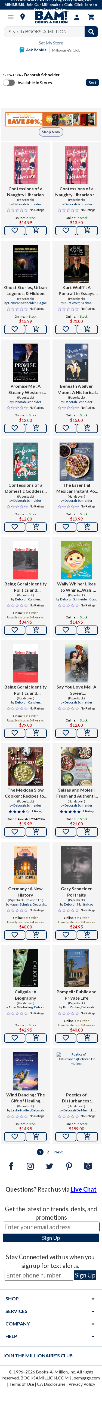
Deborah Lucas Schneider (29, 906)
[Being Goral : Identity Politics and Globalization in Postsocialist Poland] (25, 560)
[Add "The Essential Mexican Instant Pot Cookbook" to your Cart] (87, 527)
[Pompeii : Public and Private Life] (77, 968)
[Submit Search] (91, 31)
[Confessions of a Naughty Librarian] (25, 165)
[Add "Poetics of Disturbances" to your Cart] (87, 1136)
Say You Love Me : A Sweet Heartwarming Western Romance (76, 690)
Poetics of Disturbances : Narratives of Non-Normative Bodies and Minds (76, 1098)
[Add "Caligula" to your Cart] (36, 1038)
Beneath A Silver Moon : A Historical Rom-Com (76, 389)
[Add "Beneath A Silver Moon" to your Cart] (87, 428)
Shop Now (51, 132)
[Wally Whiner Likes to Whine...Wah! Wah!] (76, 560)
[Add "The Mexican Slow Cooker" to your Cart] (36, 832)
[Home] (51, 17)
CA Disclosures (51, 1384)
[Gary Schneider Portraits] (77, 865)
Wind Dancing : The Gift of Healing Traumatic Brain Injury (25, 1098)
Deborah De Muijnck (78, 1110)
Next (58, 1152)
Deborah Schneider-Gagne (27, 303)
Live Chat (83, 1189)
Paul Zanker (71, 1007)
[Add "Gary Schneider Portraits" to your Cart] (87, 935)
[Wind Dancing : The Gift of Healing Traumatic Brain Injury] (25, 1071)
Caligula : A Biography (25, 994)
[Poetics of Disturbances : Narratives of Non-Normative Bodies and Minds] (76, 1071)
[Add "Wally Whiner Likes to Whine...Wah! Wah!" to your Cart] (87, 630)
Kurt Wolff (71, 303)
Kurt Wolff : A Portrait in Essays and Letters (76, 291)
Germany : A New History (25, 891)
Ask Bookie (36, 49)
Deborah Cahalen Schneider (27, 601)
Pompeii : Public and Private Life (77, 994)
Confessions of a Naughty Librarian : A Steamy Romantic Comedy (76, 192)
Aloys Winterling (20, 1007)
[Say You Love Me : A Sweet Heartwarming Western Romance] (76, 663)
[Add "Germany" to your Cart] (36, 935)
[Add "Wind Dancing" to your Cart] (36, 1136)
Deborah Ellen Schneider (29, 1112)
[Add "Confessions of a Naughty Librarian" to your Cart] (36, 230)
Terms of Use (21, 1384)
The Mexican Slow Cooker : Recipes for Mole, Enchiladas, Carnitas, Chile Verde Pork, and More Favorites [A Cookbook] (25, 793)
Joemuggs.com (86, 1377)
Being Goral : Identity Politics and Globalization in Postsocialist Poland (25, 587)
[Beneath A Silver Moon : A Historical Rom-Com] (76, 362)
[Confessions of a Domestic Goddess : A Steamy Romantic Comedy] (25, 461)
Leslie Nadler (20, 1110)
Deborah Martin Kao (78, 904)
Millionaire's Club (66, 50)
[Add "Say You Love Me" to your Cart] (87, 733)
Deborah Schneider (27, 204)
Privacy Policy (82, 1384)
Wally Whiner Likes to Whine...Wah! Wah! (76, 587)
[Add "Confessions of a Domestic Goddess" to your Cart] (36, 527)
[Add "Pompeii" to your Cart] (87, 1038)
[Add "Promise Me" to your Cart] (36, 428)
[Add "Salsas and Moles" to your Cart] (87, 832)
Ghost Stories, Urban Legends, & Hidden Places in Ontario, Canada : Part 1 (25, 291)
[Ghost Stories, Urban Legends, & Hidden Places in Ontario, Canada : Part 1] (25, 263)
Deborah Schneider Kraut (78, 599)
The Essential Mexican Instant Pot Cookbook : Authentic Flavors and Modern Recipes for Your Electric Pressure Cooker (76, 488)
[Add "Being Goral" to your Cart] (36, 630)
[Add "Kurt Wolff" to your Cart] (87, 329)
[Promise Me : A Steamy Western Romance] (25, 362)
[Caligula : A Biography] (25, 968)
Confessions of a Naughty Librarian (25, 191)
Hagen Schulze (20, 904)
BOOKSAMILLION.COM (44, 1377)
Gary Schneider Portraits (76, 891)
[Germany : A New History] (25, 865)
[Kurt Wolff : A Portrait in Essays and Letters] (77, 263)
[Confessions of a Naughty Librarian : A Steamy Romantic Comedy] (76, 165)
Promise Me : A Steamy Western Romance (25, 389)
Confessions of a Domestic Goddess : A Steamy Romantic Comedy (25, 488)
